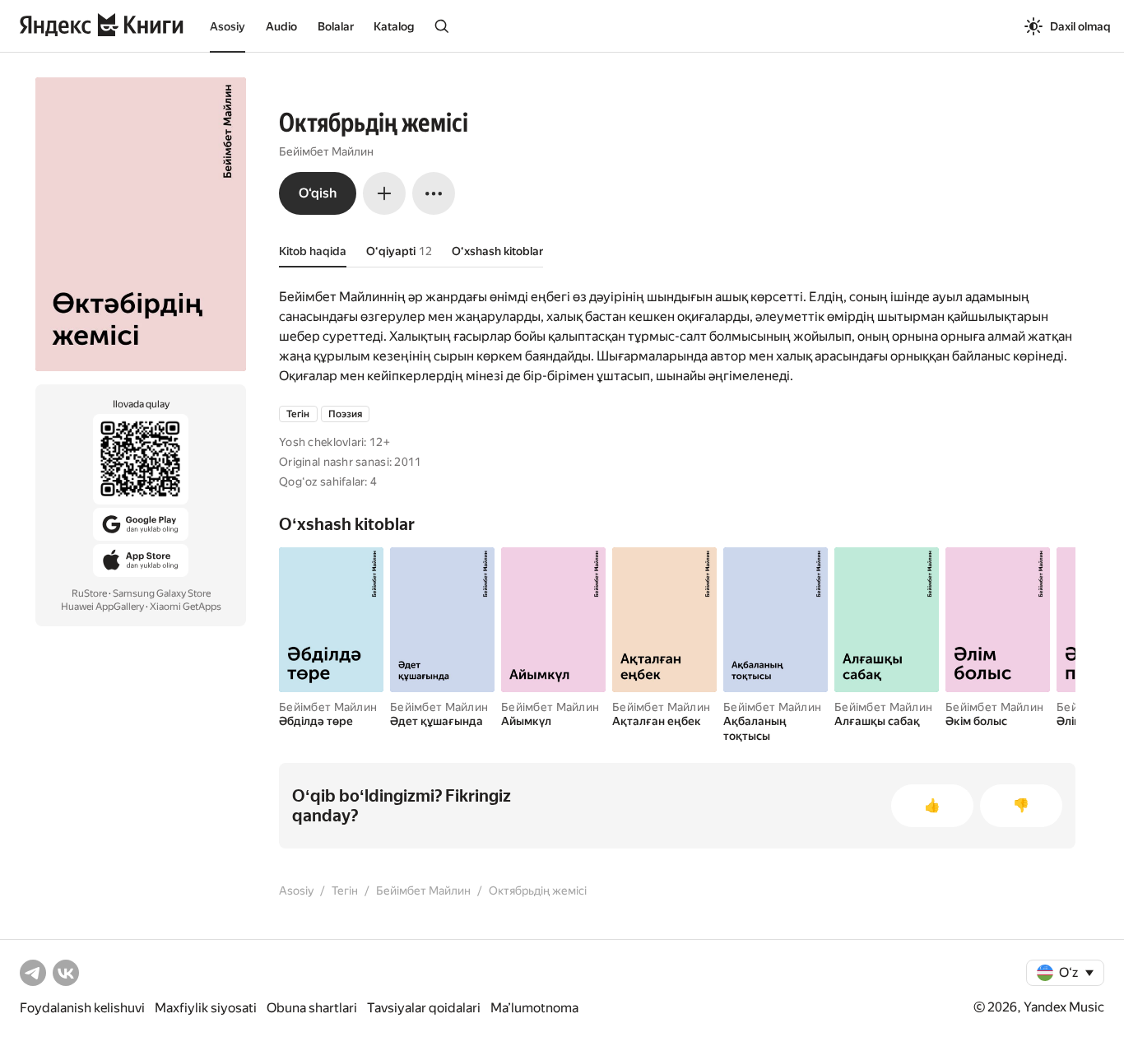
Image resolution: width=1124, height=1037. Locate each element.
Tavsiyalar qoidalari (424, 1008)
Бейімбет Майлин (326, 151)
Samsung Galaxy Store (162, 593)
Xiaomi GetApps (185, 606)
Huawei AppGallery (102, 606)
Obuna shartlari (312, 1008)
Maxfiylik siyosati (206, 1008)
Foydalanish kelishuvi (82, 1008)
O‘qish (318, 193)
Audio (281, 26)
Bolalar (336, 26)
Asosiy (227, 26)
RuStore (89, 593)
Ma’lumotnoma (534, 1008)
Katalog (394, 26)
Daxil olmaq (1080, 26)
